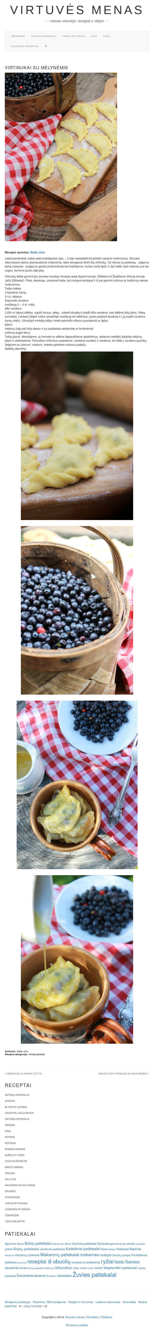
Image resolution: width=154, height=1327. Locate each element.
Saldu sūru (37, 252)
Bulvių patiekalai (38, 1243)
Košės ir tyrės (14, 1155)
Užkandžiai (18, 36)
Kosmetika (129, 1302)
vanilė (90, 1268)
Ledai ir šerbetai (16, 1161)
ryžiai (107, 1261)
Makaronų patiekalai (59, 1254)
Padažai (10, 1173)
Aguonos (10, 1244)
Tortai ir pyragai (73, 36)
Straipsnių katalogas (17, 1302)
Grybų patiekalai (26, 1248)
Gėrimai (10, 1125)
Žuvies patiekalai (95, 1274)
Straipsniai (12, 1197)
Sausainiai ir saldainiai (20, 1185)
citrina (67, 1243)
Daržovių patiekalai (84, 1243)
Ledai (106, 36)
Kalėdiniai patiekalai (25, 46)
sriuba (23, 1268)
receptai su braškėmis (85, 1262)
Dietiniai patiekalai (17, 1119)
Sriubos (10, 1191)
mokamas (89, 1254)
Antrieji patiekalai (43, 36)
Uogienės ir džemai (17, 1209)
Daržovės (103, 1243)
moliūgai (105, 1255)
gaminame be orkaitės (123, 1244)
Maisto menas (14, 1167)
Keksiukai (123, 1249)
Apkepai (10, 1100)
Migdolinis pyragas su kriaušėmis (123, 1073)
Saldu (119, 1262)
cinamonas (58, 1243)
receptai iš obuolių (48, 1261)
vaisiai (83, 1268)
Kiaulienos (9, 1255)
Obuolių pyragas (121, 1255)
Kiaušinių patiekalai (27, 1255)
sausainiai (12, 1267)
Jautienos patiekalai (52, 1249)
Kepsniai (10, 1143)
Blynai (20, 1244)
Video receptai (15, 1221)
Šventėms (51, 1275)
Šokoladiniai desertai (31, 1275)
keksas (112, 1249)
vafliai (76, 1268)
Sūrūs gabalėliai (36, 1268)
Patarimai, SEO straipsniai (49, 1302)
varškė (98, 1268)
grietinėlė (140, 1243)
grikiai (8, 1249)
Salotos (10, 1179)
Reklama (106, 1317)
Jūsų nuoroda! (33, 1306)
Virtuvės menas (77, 10)
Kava (94, 36)
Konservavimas (15, 1149)
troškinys (49, 1268)
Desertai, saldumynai (19, 1113)
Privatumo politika (77, 1325)
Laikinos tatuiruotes (108, 1302)
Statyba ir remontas (80, 1302)
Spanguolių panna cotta (24, 1073)
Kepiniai (10, 1137)
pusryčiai (22, 1262)
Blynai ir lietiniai (16, 1107)
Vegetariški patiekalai (120, 1267)
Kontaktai (93, 1317)
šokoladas (64, 1275)
